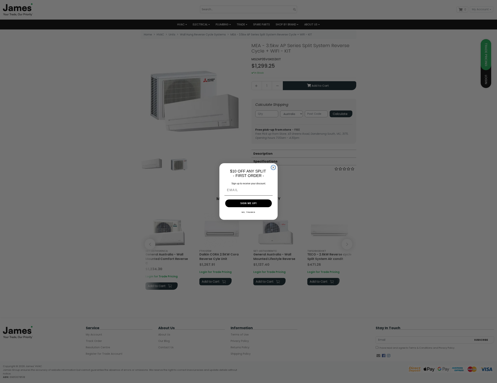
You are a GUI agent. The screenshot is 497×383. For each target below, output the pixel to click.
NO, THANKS (248, 212)
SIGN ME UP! (248, 203)
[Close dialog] (273, 167)
